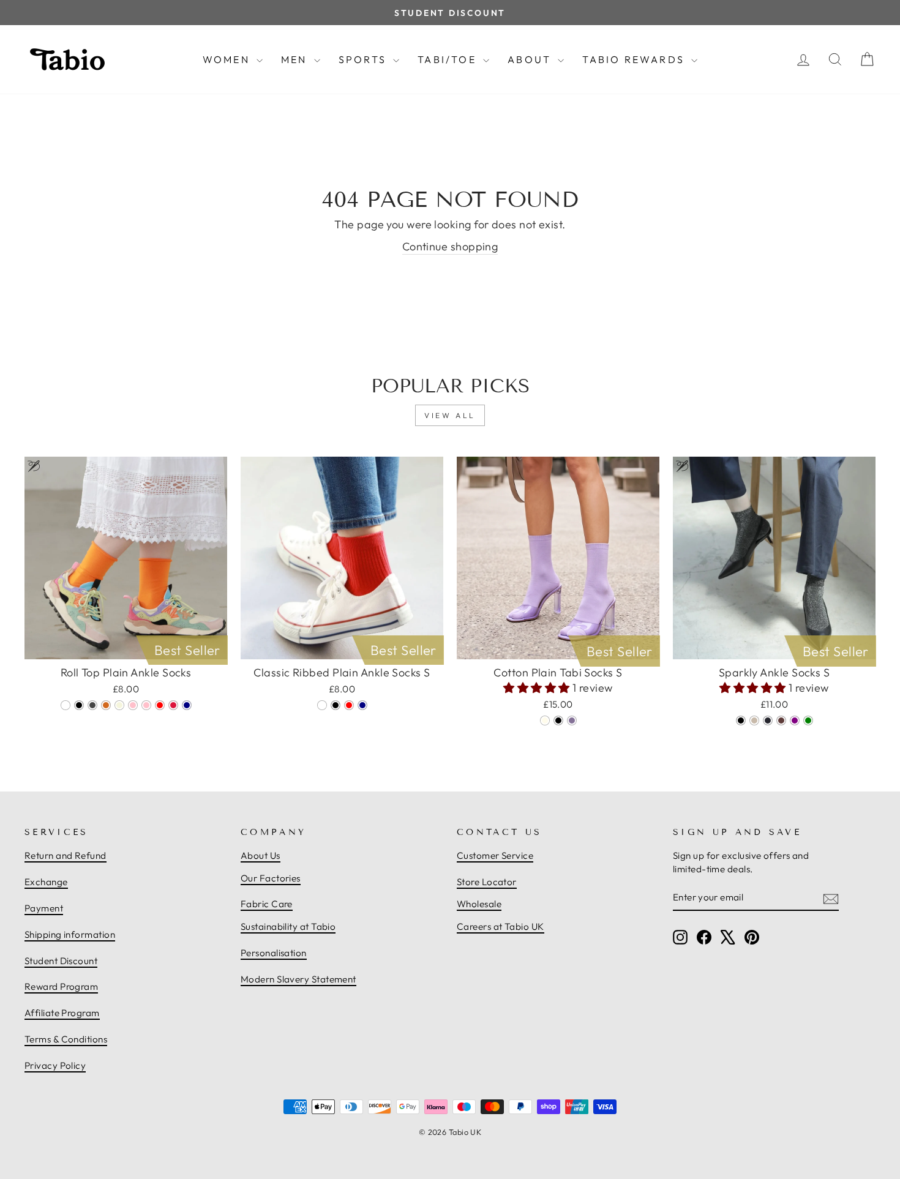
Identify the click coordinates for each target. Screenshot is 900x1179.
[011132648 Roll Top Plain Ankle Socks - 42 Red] (160, 705)
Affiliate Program (62, 1013)
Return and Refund (65, 855)
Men (296, 59)
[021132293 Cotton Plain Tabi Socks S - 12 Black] (558, 720)
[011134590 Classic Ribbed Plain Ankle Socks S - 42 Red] (349, 705)
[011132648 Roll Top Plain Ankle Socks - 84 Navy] (186, 705)
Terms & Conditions (65, 1039)
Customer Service (495, 855)
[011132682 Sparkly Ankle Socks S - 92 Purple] (794, 720)
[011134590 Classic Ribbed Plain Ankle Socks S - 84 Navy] (362, 705)
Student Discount (60, 961)
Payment (43, 908)
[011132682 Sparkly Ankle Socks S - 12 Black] (741, 720)
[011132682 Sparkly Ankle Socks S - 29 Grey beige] (754, 720)
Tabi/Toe (449, 59)
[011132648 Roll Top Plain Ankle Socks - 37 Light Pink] (146, 705)
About (531, 59)
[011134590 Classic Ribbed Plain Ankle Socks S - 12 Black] (335, 705)
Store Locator (487, 882)
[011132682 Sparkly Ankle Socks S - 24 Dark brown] (781, 720)
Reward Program (61, 986)
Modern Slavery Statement (298, 979)
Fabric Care (267, 904)
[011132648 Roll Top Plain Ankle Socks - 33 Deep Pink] (133, 705)
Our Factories (271, 878)
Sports (364, 59)
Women (228, 59)
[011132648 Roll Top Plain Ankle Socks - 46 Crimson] (173, 705)
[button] (537, 688)
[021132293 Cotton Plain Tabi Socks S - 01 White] (545, 720)
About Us (260, 855)
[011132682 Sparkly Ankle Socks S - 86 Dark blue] (767, 720)
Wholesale (479, 904)
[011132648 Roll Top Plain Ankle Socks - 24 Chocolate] (106, 705)
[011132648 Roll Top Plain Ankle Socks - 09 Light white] (65, 705)
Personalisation (274, 953)
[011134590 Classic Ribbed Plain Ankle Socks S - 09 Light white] (322, 705)
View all (450, 415)
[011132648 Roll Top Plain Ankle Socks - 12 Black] (79, 705)
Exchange (46, 882)
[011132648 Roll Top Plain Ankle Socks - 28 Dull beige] (119, 705)
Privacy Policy (55, 1065)
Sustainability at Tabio (288, 926)
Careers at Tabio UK (500, 926)
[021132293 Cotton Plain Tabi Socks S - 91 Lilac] (572, 720)
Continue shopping (450, 246)
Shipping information (69, 934)
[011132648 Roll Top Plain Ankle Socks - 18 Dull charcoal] (92, 705)
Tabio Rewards (635, 59)
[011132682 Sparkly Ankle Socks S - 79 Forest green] (808, 720)
